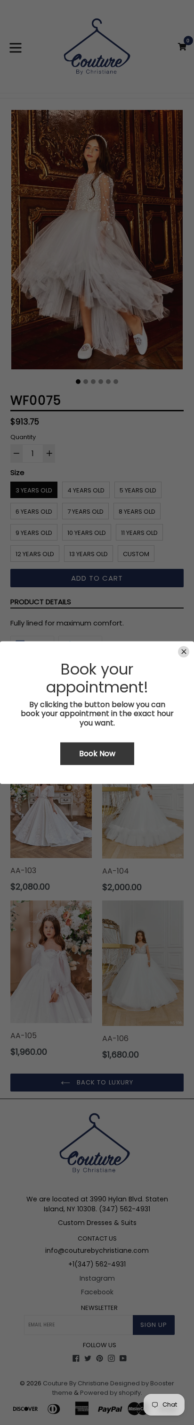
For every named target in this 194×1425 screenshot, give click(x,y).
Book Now (97, 753)
